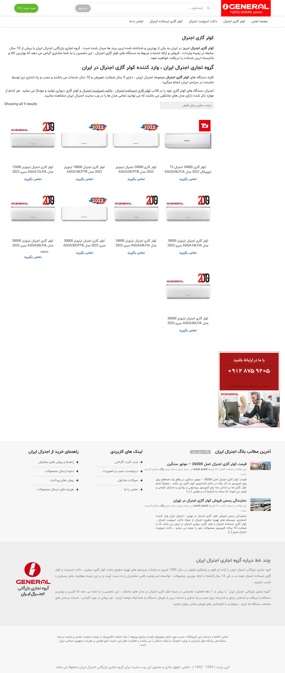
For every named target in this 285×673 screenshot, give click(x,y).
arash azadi (200, 469)
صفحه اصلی (259, 21)
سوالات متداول (128, 480)
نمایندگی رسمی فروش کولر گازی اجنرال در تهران (209, 500)
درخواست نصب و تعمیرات (120, 471)
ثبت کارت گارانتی (126, 462)
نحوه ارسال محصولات (59, 471)
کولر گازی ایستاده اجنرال (166, 21)
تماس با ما (136, 21)
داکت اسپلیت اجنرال (203, 21)
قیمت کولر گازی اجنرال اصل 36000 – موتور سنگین (206, 464)
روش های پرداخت (62, 480)
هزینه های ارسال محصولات (55, 489)
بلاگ (161, 469)
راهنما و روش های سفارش (56, 462)
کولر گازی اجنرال (234, 21)
